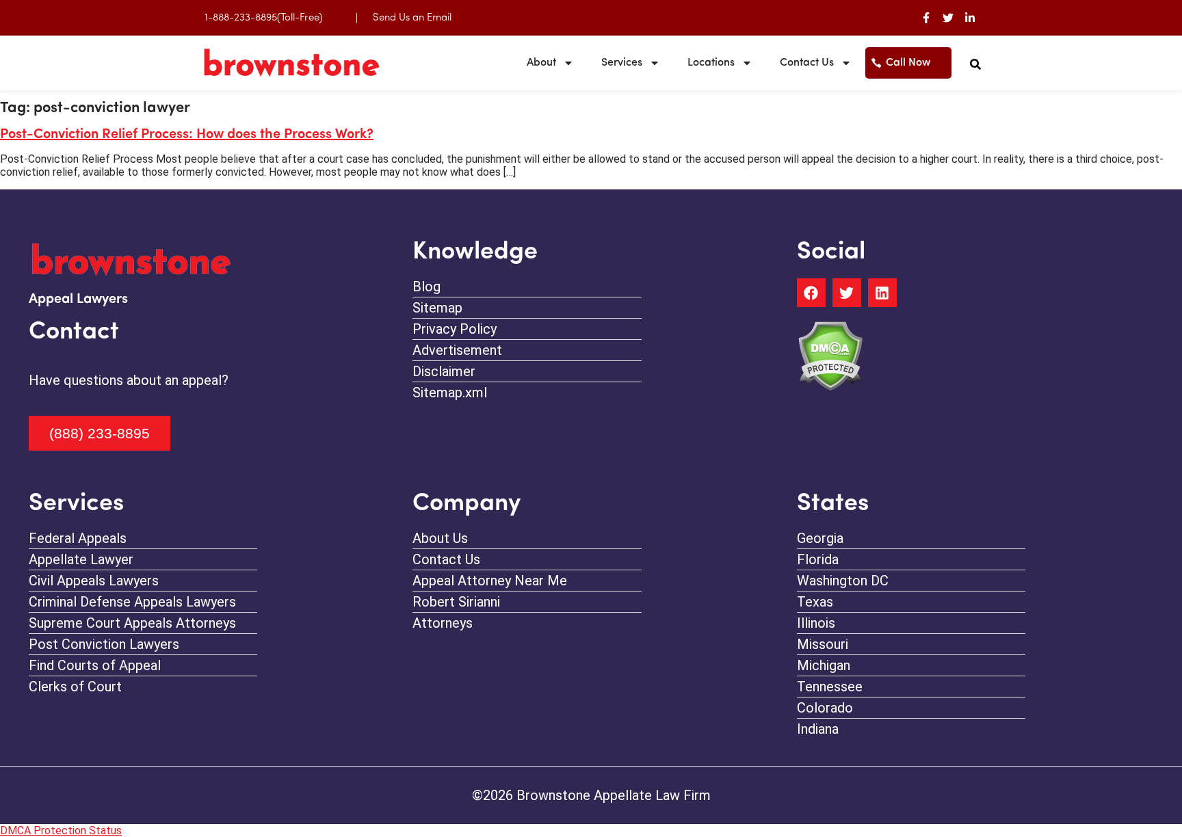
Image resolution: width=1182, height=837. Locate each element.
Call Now (908, 62)
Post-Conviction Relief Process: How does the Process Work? (186, 135)
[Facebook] (811, 292)
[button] (975, 64)
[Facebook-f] (926, 18)
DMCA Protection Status (61, 830)
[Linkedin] (882, 292)
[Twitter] (948, 18)
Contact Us (807, 62)
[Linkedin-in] (970, 18)
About (541, 62)
